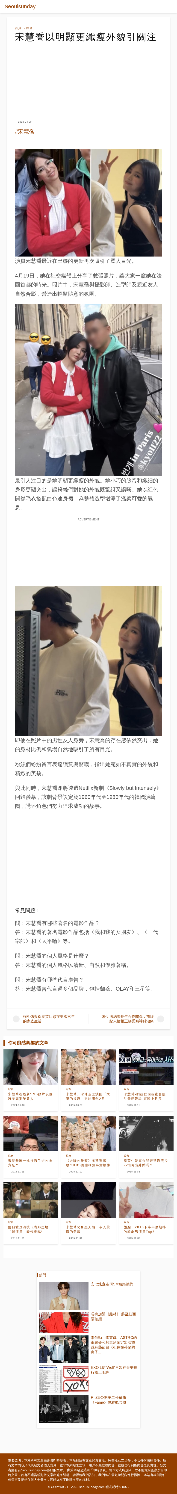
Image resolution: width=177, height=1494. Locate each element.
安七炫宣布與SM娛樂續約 (112, 1284)
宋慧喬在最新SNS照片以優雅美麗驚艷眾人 (30, 1096)
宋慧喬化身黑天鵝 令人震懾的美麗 (88, 1229)
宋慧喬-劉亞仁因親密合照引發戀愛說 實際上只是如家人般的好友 (145, 1096)
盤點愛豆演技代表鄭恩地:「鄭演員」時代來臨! (29, 1229)
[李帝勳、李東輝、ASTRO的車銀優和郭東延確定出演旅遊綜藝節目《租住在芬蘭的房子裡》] (63, 1349)
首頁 (18, 28)
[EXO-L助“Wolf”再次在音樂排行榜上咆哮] (63, 1379)
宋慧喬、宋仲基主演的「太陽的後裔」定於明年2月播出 (88, 1096)
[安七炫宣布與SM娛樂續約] (63, 1296)
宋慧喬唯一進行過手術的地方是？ (30, 1163)
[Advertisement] (88, 77)
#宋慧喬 (25, 131)
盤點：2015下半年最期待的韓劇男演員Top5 (145, 1229)
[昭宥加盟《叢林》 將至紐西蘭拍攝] (63, 1322)
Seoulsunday (20, 6)
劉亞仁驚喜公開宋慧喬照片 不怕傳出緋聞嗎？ (146, 1163)
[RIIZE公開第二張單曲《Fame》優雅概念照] (63, 1409)
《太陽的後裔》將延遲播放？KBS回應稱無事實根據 (88, 1163)
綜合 (29, 28)
